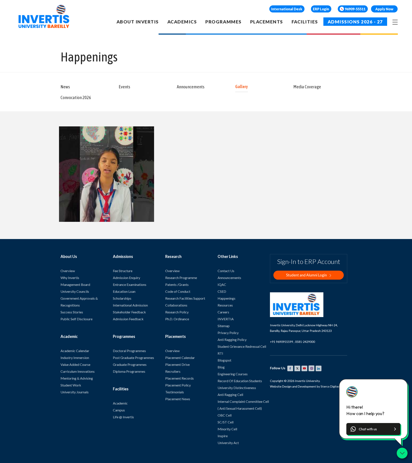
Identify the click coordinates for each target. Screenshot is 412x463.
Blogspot (224, 360)
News (65, 86)
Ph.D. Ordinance (177, 319)
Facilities (305, 21)
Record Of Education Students (240, 381)
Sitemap (224, 326)
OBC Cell (225, 415)
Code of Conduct (177, 291)
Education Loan (124, 291)
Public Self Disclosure (76, 319)
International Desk (286, 9)
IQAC (222, 284)
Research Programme (181, 278)
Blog (221, 367)
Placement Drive (177, 364)
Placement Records (179, 378)
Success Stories (72, 312)
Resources (225, 305)
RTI (220, 353)
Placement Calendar (180, 358)
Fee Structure (122, 271)
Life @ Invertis (123, 417)
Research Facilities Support (185, 298)
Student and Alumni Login (306, 275)
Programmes (223, 21)
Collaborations (176, 305)
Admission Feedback (128, 319)
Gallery (241, 86)
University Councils (75, 291)
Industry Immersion (75, 358)
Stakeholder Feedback (129, 312)
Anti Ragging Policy (232, 339)
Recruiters (172, 371)
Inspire (223, 436)
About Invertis (138, 21)
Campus (119, 410)
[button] (373, 429)
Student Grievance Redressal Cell (242, 346)
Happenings (226, 298)
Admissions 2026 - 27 (355, 21)
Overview (68, 271)
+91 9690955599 (281, 341)
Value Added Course (75, 364)
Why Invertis (70, 278)
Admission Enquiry (126, 278)
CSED (222, 291)
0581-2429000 (305, 341)
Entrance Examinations (129, 284)
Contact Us (226, 271)
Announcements (190, 86)
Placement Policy (178, 385)
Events (124, 86)
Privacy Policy (228, 333)
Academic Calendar (75, 351)
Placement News (177, 399)
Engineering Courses (233, 374)
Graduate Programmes (130, 364)
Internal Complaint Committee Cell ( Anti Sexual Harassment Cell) (243, 404)
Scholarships (122, 298)
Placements (266, 21)
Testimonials (174, 392)
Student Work (71, 385)
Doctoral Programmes (129, 351)
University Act (228, 443)
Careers (223, 312)
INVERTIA (226, 319)
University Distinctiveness (237, 388)
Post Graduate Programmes (133, 358)
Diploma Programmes (129, 371)
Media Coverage (307, 86)
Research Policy (177, 312)
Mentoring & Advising (77, 378)
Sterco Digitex (330, 386)
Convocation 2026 (76, 97)
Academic (120, 403)
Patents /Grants (177, 284)
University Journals (75, 392)
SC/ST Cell (225, 422)
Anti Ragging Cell (230, 394)
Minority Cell (227, 429)
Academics (182, 21)
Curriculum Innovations (78, 371)
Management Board (75, 284)
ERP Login (321, 9)
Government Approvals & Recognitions (79, 301)
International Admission (130, 305)
